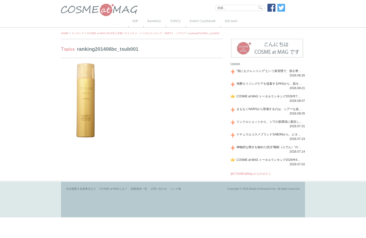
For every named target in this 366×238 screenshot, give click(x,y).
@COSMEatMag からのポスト (250, 174)
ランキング (77, 33)
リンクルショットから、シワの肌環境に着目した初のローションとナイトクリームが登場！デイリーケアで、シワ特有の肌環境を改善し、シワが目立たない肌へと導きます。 (270, 121)
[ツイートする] (281, 10)
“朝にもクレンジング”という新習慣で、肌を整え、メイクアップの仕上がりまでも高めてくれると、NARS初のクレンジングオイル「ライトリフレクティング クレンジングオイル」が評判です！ (270, 71)
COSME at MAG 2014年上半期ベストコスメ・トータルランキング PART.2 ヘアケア (136, 33)
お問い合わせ (158, 188)
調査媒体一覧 (139, 188)
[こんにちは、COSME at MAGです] (267, 57)
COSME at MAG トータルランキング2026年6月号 (270, 160)
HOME (64, 33)
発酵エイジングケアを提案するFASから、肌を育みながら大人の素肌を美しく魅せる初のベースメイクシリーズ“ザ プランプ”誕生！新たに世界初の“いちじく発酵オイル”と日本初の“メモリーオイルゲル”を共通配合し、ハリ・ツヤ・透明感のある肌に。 (270, 83)
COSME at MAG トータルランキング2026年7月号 (270, 96)
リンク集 (175, 188)
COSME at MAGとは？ (113, 188)
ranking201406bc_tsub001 (204, 33)
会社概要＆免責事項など (81, 188)
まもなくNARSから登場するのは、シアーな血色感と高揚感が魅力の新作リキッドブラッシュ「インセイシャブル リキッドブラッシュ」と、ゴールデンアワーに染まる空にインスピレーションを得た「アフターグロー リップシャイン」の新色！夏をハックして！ (270, 109)
